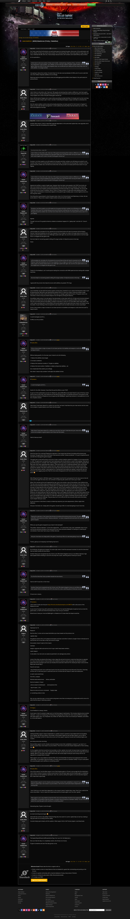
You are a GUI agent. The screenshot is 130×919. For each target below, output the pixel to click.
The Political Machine (50, 901)
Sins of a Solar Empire (27, 37)
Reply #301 (32, 48)
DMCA (69, 916)
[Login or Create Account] (106, 1)
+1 (23, 419)
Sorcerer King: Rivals (50, 906)
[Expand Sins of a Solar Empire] (92, 46)
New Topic (85, 26)
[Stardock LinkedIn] (104, 87)
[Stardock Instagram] (105, 84)
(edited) (58, 340)
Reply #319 (32, 599)
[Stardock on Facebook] (98, 84)
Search (29, 29)
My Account (105, 893)
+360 (23, 331)
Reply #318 (32, 570)
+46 (23, 67)
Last (89, 46)
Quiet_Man (23, 98)
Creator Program (78, 902)
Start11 (19, 895)
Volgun (23, 633)
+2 (23, 642)
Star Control (48, 899)
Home (20, 37)
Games (29, 1)
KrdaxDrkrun (23, 322)
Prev (74, 46)
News (40, 1)
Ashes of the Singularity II (51, 892)
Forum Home (23, 29)
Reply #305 (32, 171)
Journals (57, 4)
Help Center (105, 892)
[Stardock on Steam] (108, 84)
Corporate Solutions (22, 893)
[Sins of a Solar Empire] (65, 14)
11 (76, 46)
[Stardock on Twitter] (96, 84)
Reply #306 (32, 202)
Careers (76, 897)
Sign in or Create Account (39, 880)
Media (75, 4)
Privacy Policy (57, 916)
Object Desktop (21, 892)
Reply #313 (32, 402)
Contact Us (77, 904)
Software (24, 1)
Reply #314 (32, 424)
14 (81, 46)
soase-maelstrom (23, 58)
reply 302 (44, 150)
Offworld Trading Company (51, 902)
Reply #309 (32, 288)
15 (83, 46)
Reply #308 (32, 254)
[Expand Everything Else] (92, 78)
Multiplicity (20, 901)
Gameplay (50, 4)
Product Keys (105, 897)
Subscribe (108, 910)
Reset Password (106, 899)
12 (78, 46)
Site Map (73, 916)
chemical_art (23, 411)
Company (77, 889)
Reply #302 (32, 89)
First (72, 46)
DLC (64, 4)
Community (34, 1)
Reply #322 (32, 731)
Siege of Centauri (49, 904)
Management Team (79, 895)
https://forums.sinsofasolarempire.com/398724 (60, 604)
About (76, 892)
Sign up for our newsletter (81, 910)
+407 (23, 245)
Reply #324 (32, 811)
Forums (76, 906)
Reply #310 (32, 314)
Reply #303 (32, 120)
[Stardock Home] (19, 1)
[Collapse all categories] (111, 46)
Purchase (91, 4)
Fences (19, 897)
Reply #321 (32, 705)
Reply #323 (32, 766)
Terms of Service (64, 916)
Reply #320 (32, 625)
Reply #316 (32, 510)
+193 (23, 162)
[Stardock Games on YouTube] (100, 84)
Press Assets (77, 901)
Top (88, 48)
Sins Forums (54, 48)
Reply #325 (32, 835)
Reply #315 (32, 450)
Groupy (19, 902)
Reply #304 (32, 145)
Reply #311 (32, 340)
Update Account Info (107, 901)
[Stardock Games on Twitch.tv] (103, 84)
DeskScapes (20, 899)
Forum (69, 4)
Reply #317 (32, 546)
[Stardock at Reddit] (97, 87)
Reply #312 (32, 376)
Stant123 (23, 153)
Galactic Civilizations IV (50, 895)
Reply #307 (32, 228)
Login (33, 29)
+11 (23, 106)
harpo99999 (23, 237)
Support (48, 1)
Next (86, 46)
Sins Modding (35, 37)
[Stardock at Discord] (99, 87)
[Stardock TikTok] (102, 87)
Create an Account (106, 895)
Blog (44, 1)
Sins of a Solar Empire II (50, 897)
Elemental (48, 893)
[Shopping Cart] (109, 1)
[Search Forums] (111, 1)
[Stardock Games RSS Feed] (106, 87)
